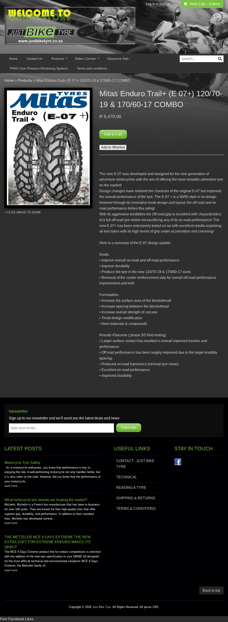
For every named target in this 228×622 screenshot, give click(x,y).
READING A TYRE (131, 487)
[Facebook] (177, 462)
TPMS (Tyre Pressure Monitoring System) (38, 68)
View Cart (204, 4)
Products (57, 58)
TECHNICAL (126, 477)
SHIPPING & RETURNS (135, 498)
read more (10, 485)
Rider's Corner (85, 58)
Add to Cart (113, 134)
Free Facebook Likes (16, 619)
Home (13, 58)
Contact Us (34, 58)
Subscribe (129, 427)
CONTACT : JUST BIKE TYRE (135, 464)
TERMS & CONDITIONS (136, 508)
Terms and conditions (92, 68)
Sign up (164, 4)
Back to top (211, 590)
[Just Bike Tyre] (70, 27)
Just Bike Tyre (101, 607)
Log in (150, 4)
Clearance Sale (118, 58)
